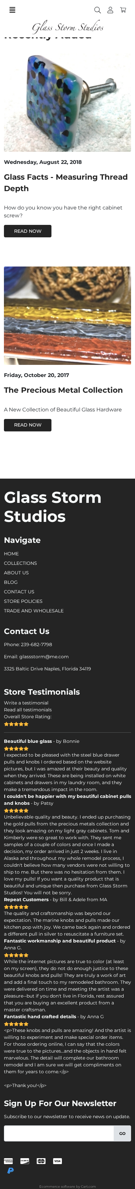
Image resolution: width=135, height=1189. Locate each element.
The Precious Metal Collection (63, 390)
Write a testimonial (26, 703)
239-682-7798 (36, 644)
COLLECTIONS (20, 563)
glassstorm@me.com (44, 657)
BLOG (11, 582)
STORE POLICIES (23, 601)
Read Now (28, 231)
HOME (11, 554)
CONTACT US (19, 592)
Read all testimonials (28, 710)
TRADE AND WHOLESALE (34, 611)
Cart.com (88, 1186)
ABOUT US (16, 573)
